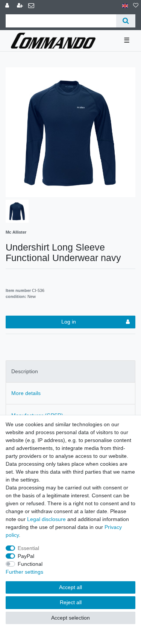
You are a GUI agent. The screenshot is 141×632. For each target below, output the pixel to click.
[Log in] (8, 6)
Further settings (24, 572)
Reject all (71, 602)
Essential (28, 548)
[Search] (125, 20)
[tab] (70, 371)
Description (24, 371)
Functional (30, 564)
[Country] (125, 6)
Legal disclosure (46, 519)
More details (26, 393)
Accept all (70, 587)
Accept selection (70, 618)
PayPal (26, 556)
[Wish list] (135, 6)
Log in (68, 322)
